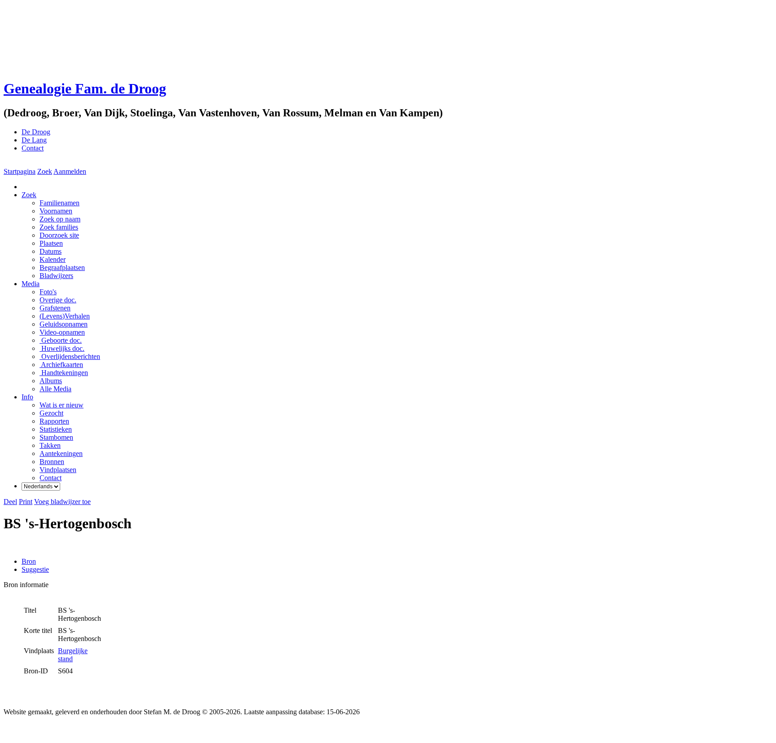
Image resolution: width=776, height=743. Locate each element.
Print (25, 501)
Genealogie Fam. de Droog (85, 88)
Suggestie (35, 569)
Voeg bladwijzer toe (62, 501)
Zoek (44, 171)
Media (31, 283)
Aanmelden (69, 171)
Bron (29, 561)
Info (27, 397)
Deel (10, 501)
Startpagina (19, 171)
